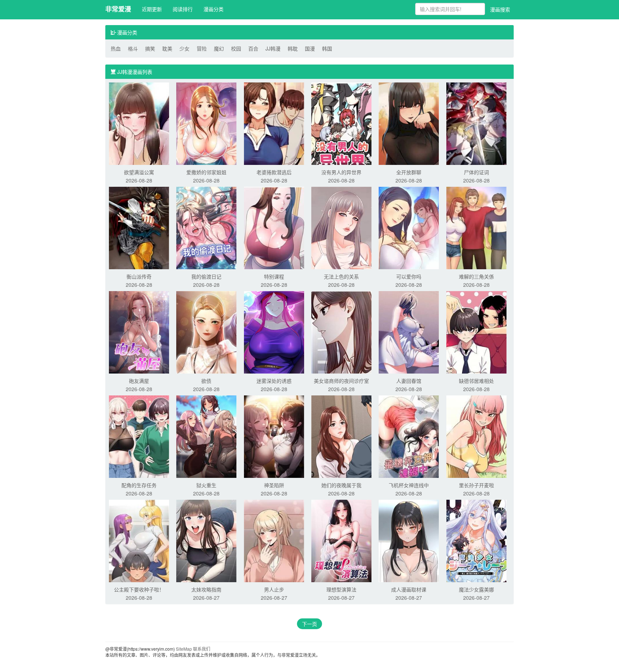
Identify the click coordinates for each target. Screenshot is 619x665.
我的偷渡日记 (206, 276)
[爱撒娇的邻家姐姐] (206, 123)
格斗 (133, 48)
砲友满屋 (139, 380)
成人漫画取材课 (408, 589)
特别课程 (274, 276)
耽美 (167, 48)
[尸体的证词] (476, 123)
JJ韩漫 (272, 48)
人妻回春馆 (408, 380)
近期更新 (152, 9)
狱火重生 (206, 485)
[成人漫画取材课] (409, 540)
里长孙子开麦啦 (476, 485)
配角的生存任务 (139, 485)
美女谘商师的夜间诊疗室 (341, 380)
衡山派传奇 (139, 276)
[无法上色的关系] (341, 227)
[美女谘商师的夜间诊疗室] (341, 331)
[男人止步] (274, 540)
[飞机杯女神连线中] (409, 436)
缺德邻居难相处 (476, 380)
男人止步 (274, 589)
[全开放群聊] (409, 123)
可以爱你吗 (408, 276)
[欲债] (206, 331)
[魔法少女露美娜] (476, 540)
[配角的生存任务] (139, 436)
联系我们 (201, 649)
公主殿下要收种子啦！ (139, 589)
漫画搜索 (500, 9)
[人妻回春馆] (409, 331)
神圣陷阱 (274, 485)
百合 (253, 48)
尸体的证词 (476, 172)
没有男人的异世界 (341, 172)
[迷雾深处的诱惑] (274, 331)
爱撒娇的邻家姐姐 (206, 172)
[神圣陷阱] (274, 436)
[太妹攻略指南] (206, 540)
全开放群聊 (408, 172)
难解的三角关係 (476, 276)
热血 (116, 48)
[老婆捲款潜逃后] (274, 123)
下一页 (309, 623)
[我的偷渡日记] (206, 227)
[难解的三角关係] (476, 227)
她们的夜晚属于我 (341, 485)
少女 (184, 48)
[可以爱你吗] (409, 227)
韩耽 (293, 48)
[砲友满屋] (139, 331)
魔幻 (219, 48)
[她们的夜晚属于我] (341, 436)
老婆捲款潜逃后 (274, 172)
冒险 (202, 48)
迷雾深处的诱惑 (274, 380)
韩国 (327, 48)
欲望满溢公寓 (139, 172)
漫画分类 (213, 9)
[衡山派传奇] (139, 227)
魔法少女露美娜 (476, 589)
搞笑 (150, 48)
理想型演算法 (341, 589)
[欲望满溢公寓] (139, 123)
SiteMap (184, 649)
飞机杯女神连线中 (409, 485)
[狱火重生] (206, 436)
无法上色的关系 (341, 276)
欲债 (206, 380)
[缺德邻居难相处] (476, 331)
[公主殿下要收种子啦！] (139, 540)
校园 (236, 48)
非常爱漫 (118, 9)
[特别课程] (274, 227)
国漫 (310, 48)
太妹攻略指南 (206, 589)
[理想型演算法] (341, 540)
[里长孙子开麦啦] (476, 436)
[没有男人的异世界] (341, 123)
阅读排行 (183, 9)
